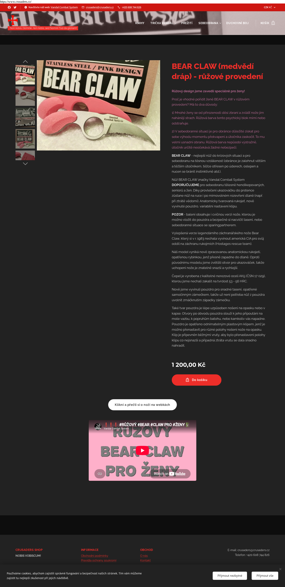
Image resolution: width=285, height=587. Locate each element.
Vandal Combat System (64, 7)
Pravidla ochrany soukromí (98, 560)
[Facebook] (9, 7)
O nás (144, 555)
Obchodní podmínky (94, 555)
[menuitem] (141, 23)
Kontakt (145, 560)
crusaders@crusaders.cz (100, 7)
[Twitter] (15, 7)
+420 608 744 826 (131, 7)
